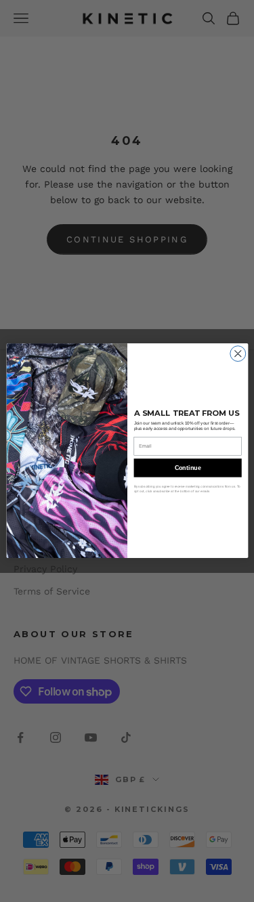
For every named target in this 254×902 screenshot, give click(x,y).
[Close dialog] (237, 354)
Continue (187, 468)
